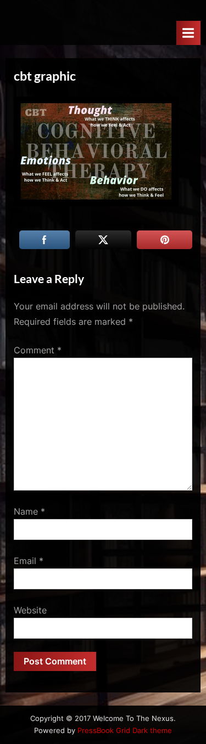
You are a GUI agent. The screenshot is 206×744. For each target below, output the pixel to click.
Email (28, 560)
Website (30, 610)
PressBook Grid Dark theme (124, 730)
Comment (38, 350)
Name (29, 511)
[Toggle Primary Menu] (188, 32)
